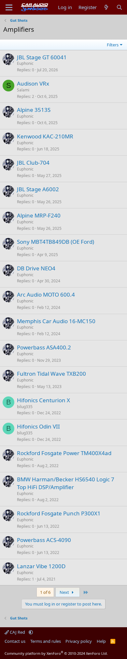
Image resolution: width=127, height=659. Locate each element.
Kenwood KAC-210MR (45, 136)
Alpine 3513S (33, 109)
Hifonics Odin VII (38, 426)
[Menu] (9, 7)
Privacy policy (78, 641)
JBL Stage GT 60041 (42, 57)
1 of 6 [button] (45, 592)
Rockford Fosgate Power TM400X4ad (64, 453)
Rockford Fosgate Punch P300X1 (59, 513)
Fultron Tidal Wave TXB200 (51, 373)
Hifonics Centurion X (43, 400)
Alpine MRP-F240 (39, 215)
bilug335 (25, 406)
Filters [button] (113, 45)
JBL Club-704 (33, 162)
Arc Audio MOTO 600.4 (46, 294)
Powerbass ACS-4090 (44, 540)
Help (101, 641)
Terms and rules (45, 641)
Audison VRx (33, 83)
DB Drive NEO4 (36, 268)
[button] (30, 632)
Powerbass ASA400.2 (44, 347)
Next (65, 592)
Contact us (15, 641)
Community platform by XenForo (56, 653)
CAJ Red (17, 632)
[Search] (119, 7)
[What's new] (106, 7)
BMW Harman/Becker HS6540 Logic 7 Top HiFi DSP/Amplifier (65, 483)
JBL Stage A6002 (38, 189)
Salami (23, 90)
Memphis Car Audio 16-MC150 (56, 321)
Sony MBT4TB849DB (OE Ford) (55, 241)
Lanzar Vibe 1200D (41, 566)
